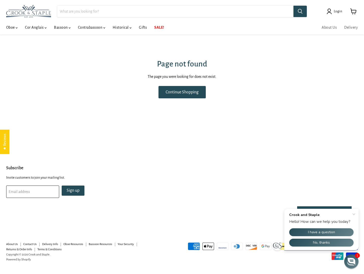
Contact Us (30, 244)
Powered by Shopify (18, 259)
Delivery (351, 27)
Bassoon (61, 27)
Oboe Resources (73, 244)
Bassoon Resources (100, 244)
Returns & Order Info (19, 249)
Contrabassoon (90, 27)
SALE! (159, 27)
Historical (121, 27)
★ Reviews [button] (5, 141)
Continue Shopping (182, 92)
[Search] (300, 11)
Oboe (11, 27)
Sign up (73, 190)
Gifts (143, 27)
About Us (329, 27)
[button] (351, 261)
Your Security (126, 244)
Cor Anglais (35, 27)
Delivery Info (50, 244)
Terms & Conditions (49, 249)
